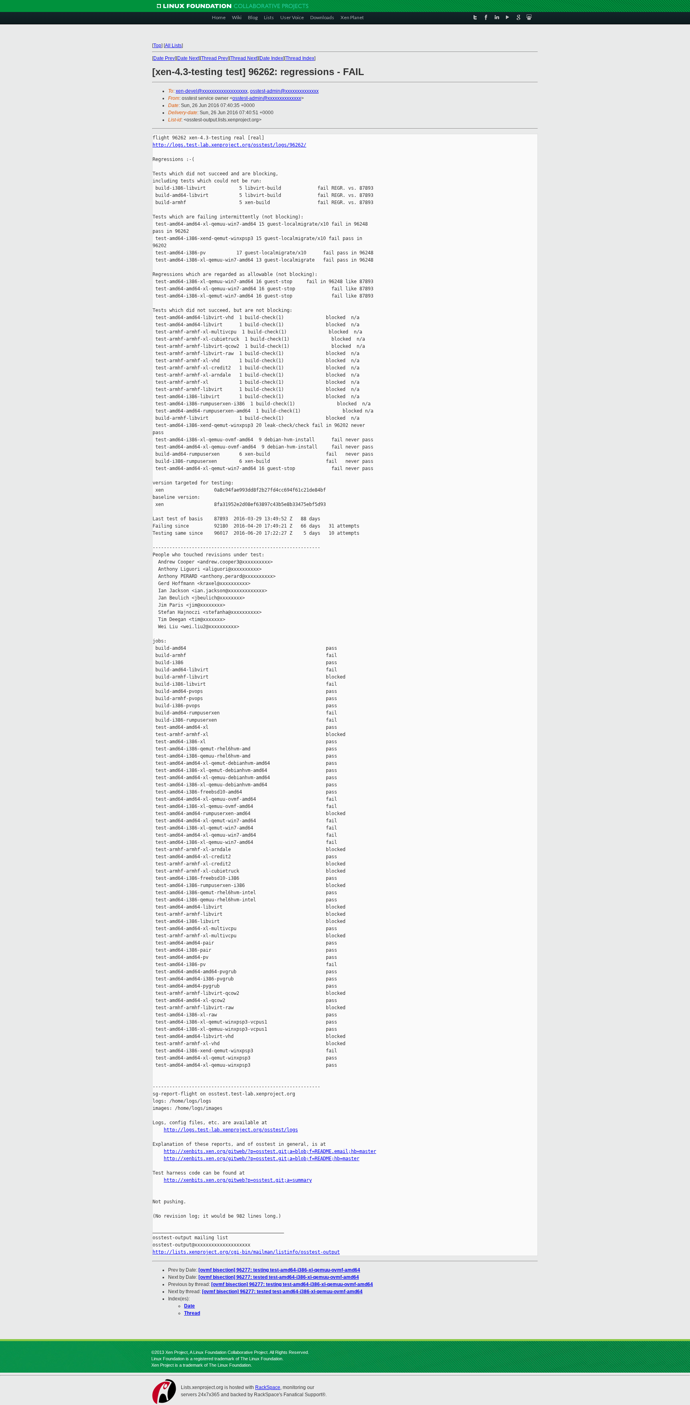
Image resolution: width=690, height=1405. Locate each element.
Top (157, 45)
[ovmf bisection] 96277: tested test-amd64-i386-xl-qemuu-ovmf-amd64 (278, 1277)
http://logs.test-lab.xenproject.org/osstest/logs (231, 1130)
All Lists (173, 45)
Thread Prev (214, 58)
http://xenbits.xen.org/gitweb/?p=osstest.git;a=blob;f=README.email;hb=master (270, 1151)
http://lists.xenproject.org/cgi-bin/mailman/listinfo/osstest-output (246, 1252)
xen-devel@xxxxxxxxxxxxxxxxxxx (212, 91)
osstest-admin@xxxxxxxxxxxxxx (284, 91)
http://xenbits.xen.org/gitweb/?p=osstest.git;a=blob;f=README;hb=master (261, 1158)
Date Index (271, 58)
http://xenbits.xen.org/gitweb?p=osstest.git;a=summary (238, 1180)
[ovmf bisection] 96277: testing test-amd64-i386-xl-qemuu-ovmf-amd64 (279, 1270)
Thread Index (300, 58)
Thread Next (243, 58)
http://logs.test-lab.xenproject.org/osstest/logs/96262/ (229, 145)
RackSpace (267, 1387)
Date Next (188, 58)
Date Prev (164, 58)
